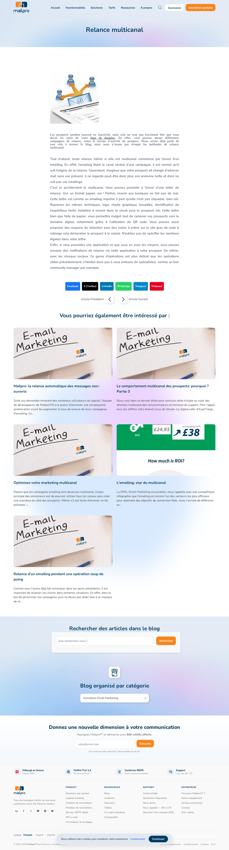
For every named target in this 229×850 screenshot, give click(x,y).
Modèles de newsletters (79, 807)
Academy (109, 798)
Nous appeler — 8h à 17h (157, 807)
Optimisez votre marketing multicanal (45, 482)
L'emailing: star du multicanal (141, 482)
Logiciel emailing (75, 798)
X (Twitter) (90, 286)
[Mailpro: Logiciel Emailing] (21, 7)
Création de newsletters (79, 803)
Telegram (140, 286)
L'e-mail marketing (114, 812)
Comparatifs (111, 817)
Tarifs (111, 7)
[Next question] (123, 299)
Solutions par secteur (77, 793)
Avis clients (187, 812)
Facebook (72, 286)
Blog (106, 793)
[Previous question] (109, 299)
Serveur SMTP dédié (77, 812)
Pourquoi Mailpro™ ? (193, 793)
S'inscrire (145, 743)
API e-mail (71, 817)
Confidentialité (137, 839)
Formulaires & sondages (79, 822)
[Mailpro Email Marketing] (19, 791)
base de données (102, 137)
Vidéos (108, 807)
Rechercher (166, 641)
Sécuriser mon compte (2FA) (158, 812)
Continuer (158, 838)
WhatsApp (123, 286)
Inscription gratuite (201, 7)
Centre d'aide (150, 793)
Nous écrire (149, 803)
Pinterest (157, 286)
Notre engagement (191, 798)
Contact (185, 807)
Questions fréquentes (155, 798)
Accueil (55, 7)
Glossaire (109, 803)
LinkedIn (107, 286)
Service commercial (191, 803)
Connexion (174, 8)
